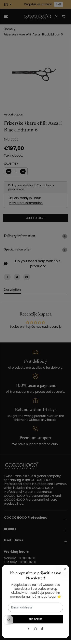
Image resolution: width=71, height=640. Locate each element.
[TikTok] (42, 628)
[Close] (64, 569)
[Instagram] (35, 628)
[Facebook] (28, 628)
